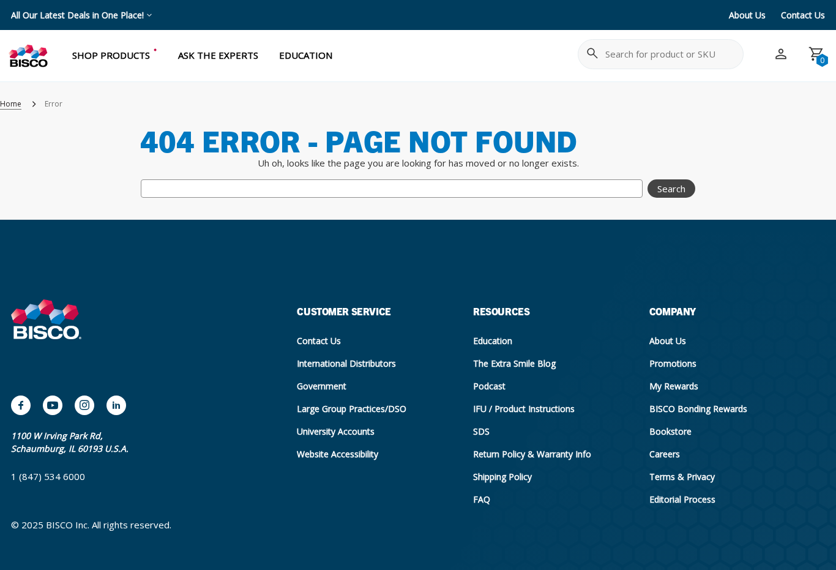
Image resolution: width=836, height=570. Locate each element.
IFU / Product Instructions (524, 408)
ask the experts (218, 55)
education (305, 55)
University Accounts (336, 431)
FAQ (481, 499)
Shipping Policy (502, 476)
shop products (111, 55)
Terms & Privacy (682, 476)
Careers (664, 454)
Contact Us (803, 15)
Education (492, 341)
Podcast (489, 386)
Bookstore (670, 431)
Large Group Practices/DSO (351, 408)
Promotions (672, 363)
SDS (481, 431)
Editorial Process (682, 499)
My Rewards (673, 386)
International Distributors (346, 363)
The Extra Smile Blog (514, 363)
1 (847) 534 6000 (48, 476)
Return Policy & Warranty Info (532, 454)
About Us (747, 15)
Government (321, 386)
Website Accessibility (337, 454)
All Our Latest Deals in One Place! (77, 15)
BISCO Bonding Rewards (698, 408)
